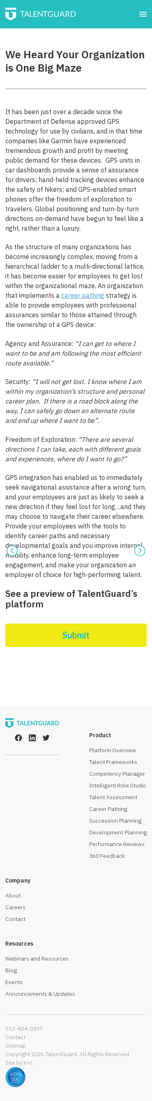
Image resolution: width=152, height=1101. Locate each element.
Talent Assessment (113, 797)
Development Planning (118, 832)
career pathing (82, 295)
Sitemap (15, 1045)
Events (14, 982)
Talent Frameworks (113, 762)
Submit (76, 635)
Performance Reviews (117, 844)
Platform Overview (112, 750)
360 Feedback (107, 855)
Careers (15, 907)
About (13, 895)
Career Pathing (108, 808)
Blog (11, 970)
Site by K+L (19, 1062)
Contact (15, 919)
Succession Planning (115, 820)
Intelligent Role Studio (117, 785)
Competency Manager (117, 773)
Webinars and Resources (37, 958)
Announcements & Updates (40, 993)
